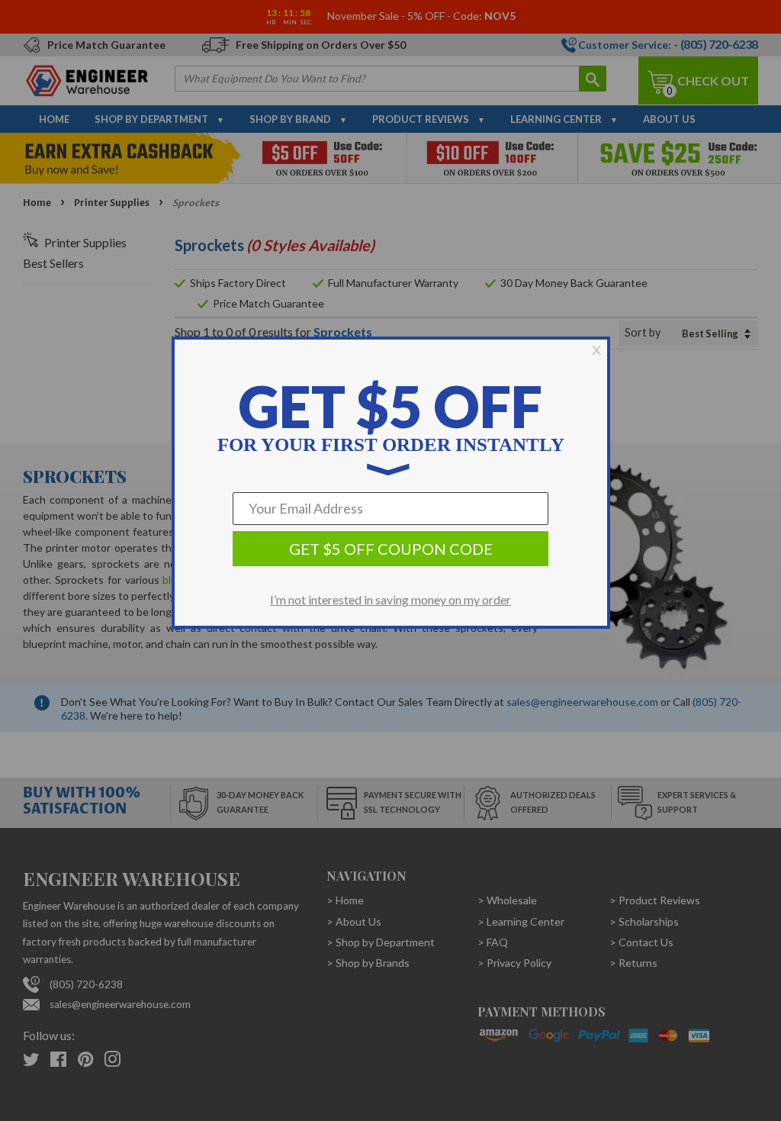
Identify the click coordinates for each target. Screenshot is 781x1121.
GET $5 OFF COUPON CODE (391, 549)
